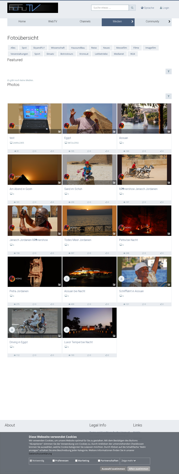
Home (22, 21)
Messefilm (121, 47)
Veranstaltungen (19, 53)
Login (166, 7)
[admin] (89, 271)
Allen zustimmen (138, 468)
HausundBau (78, 47)
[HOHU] (35, 118)
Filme (136, 47)
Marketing (83, 460)
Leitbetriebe (101, 53)
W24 (132, 53)
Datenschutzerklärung (40, 453)
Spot (24, 47)
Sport (37, 53)
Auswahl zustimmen (113, 468)
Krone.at (84, 53)
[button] (169, 71)
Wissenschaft (58, 47)
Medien (117, 21)
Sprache (148, 7)
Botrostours (66, 53)
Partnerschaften (109, 460)
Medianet (119, 53)
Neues (106, 47)
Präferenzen (62, 460)
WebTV (52, 21)
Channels (85, 21)
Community (152, 21)
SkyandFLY (39, 47)
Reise (94, 47)
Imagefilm (150, 47)
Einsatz (50, 53)
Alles (13, 47)
